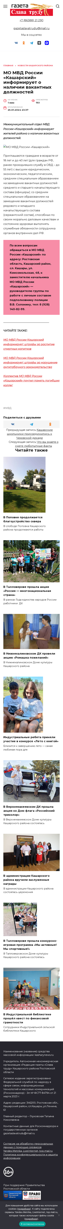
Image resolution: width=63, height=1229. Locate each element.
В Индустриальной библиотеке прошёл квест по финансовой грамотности (27, 1018)
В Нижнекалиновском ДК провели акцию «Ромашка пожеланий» (29, 655)
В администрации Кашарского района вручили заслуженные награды (26, 879)
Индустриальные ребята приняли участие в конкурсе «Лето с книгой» (30, 739)
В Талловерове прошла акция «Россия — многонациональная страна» (27, 591)
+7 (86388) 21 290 (31, 20)
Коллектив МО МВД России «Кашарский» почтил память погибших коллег (31, 381)
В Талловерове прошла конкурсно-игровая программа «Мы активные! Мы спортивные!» (30, 944)
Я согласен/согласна (32, 1224)
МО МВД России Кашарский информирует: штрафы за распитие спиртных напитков (29, 344)
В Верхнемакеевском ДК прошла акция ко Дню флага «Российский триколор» (29, 810)
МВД (8, 408)
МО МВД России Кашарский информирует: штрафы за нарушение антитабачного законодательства (30, 362)
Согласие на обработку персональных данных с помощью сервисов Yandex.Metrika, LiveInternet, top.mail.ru (28, 1147)
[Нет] (58, 1215)
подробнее (24, 1208)
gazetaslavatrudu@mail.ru (31, 28)
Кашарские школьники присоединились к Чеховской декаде (30, 434)
